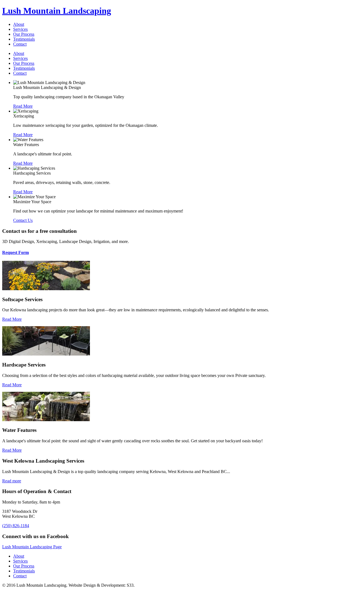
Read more (11, 481)
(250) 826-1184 (15, 525)
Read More (12, 319)
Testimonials (24, 39)
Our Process (23, 34)
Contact (20, 44)
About (18, 24)
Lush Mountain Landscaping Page (32, 546)
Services (20, 29)
